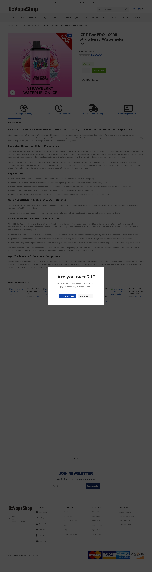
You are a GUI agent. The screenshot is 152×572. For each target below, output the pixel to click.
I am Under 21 (85, 296)
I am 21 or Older (67, 296)
